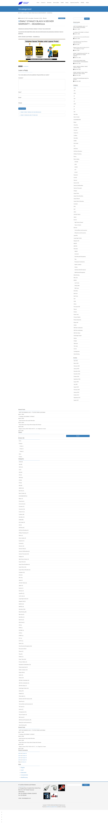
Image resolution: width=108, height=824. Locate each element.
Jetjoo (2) (21, 580)
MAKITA (75, 243)
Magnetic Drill (76, 240)
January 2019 (76, 392)
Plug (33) (20, 654)
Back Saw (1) (21, 490)
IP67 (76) (20, 577)
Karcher (75, 219)
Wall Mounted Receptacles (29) (25, 719)
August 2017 (76, 400)
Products (20, 443)
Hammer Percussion (78, 188)
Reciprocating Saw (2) (23, 667)
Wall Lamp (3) (21, 717)
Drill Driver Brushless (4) (23, 530)
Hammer (75, 180)
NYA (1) (20, 625)
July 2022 (76, 384)
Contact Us (76, 132)
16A (74, 90)
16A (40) (20, 464)
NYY (75, 169)
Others (75, 303)
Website (20, 102)
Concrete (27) (21, 506)
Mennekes (76, 248)
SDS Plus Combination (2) (24, 682)
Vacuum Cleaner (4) (23, 714)
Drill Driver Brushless (78, 151)
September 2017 (77, 397)
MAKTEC (75, 246)
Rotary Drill (76, 322)
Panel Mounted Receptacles (80, 256)
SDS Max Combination (78, 327)
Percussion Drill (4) (22, 648)
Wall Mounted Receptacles (80, 272)
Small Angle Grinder (78, 335)
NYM (75, 164)
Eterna (75, 156)
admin (19, 753)
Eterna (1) (21, 535)
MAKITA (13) (21, 603)
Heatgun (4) (21, 556)
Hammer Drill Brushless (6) (24, 551)
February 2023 (77, 365)
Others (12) (21, 643)
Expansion (76, 174)
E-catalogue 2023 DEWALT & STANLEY (81, 32)
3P (74, 101)
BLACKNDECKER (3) (23, 495)
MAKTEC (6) (21, 606)
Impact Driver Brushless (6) (24, 564)
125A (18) (21, 461)
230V (75, 93)
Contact (20, 456)
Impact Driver (76, 193)
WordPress (48, 806)
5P (74, 109)
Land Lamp (77, 282)
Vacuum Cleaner (78, 224)
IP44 (75, 206)
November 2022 (77, 373)
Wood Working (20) (22, 725)
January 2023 (76, 368)
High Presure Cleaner (79, 222)
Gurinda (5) (21, 543)
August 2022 (76, 381)
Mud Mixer (76, 290)
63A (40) (20, 485)
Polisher (75, 311)
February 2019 (77, 389)
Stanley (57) (21, 690)
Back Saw (76, 114)
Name (20, 92)
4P (74, 106)
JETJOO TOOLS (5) (23, 582)
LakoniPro (76, 235)
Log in (22, 770)
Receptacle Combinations (80, 261)
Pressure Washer (77, 317)
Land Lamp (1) (22, 596)
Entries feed (23, 772)
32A (74, 98)
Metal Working (76, 275)
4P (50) (20, 480)
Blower (75, 122)
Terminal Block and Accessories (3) (26, 704)
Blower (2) (21, 498)
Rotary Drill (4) (22, 672)
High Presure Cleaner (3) (24, 559)
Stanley (75, 338)
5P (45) (20, 482)
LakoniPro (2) (21, 593)
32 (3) (20, 469)
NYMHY (76, 167)
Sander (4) (21, 675)
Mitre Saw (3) (21, 614)
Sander (75, 325)
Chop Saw (76, 124)
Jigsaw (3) (21, 585)
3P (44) (20, 474)
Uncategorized (61, 18)
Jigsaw (75, 217)
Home (20, 440)
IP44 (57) (20, 575)
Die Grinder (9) (22, 522)
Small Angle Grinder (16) (24, 688)
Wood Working (77, 354)
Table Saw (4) (21, 701)
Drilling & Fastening (77, 153)
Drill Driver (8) (21, 527)
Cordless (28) (21, 514)
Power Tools (76, 314)
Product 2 (22, 448)
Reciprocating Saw (77, 319)
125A (75, 88)
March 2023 (76, 363)
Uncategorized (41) (22, 711)
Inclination (76, 203)
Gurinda (75, 177)
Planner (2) (21, 651)
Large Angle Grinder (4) (23, 598)
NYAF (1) (20, 627)
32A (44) (20, 472)
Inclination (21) (22, 572)
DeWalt (75, 140)
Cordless (75, 135)
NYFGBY (76, 161)
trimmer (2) (21, 709)
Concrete (75, 130)
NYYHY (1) (21, 640)
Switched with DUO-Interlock (80, 269)
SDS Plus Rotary (77, 332)
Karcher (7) (21, 588)
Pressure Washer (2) (23, 661)
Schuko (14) (21, 677)
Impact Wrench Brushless (79, 201)
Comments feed (24, 775)
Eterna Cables (76, 159)
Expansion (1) (21, 540)
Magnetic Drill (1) (22, 601)
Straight (75, 340)
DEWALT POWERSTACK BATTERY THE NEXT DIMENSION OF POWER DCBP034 (81, 54)
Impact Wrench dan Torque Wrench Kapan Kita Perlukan (30, 424)
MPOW (75, 280)
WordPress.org (24, 777)
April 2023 (76, 360)
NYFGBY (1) (21, 630)
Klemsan (75, 227)
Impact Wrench (77, 198)
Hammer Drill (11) (22, 548)
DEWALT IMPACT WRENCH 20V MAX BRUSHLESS (31, 112)
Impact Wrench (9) (22, 567)
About (20, 454)
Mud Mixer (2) (21, 617)
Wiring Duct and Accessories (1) (25, 722)
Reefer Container (78, 264)
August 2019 (76, 387)
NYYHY (76, 172)
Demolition (76, 138)
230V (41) (21, 467)
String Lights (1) (22, 696)
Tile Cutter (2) (21, 706)
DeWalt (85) (21, 519)
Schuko (76, 267)
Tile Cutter (76, 346)
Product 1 (22, 446)
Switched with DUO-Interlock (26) (25, 698)
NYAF (75, 301)
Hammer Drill (76, 182)
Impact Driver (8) (22, 561)
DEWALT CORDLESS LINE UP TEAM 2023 (29, 115)
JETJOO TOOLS (77, 214)
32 (74, 95)
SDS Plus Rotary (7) (23, 685)
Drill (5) (20, 524)
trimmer (75, 348)
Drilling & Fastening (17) (23, 532)
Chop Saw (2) (21, 501)
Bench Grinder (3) (22, 493)
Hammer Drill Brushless (78, 185)
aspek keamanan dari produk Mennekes (81, 36)
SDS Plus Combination (78, 330)
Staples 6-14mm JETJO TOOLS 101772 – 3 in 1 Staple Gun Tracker (32, 428)
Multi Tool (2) (21, 619)
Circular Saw (76, 127)
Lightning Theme (54, 806)
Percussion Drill (77, 306)
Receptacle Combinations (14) (25, 664)
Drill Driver (76, 148)
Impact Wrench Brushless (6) (24, 569)
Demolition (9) (21, 517)
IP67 (75, 209)
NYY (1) (20, 638)
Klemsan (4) (21, 590)
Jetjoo (75, 211)
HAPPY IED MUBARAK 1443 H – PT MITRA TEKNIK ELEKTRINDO (32, 412)
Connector (77, 253)
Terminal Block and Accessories (81, 230)
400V (75, 103)
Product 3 (22, 451)
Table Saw (76, 343)
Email (20, 97)
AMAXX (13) (21, 488)
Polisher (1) (21, 656)
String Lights (77, 285)
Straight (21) (21, 693)
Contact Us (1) (22, 511)
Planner (75, 309)
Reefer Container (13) (23, 669)
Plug (75, 259)
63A (74, 111)
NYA (74, 298)
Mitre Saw (76, 277)
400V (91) (21, 477)
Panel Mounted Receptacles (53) (25, 646)
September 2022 (77, 379)
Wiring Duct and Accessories (80, 232)
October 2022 (76, 376)
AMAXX (76, 251)
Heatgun (75, 190)
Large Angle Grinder (78, 238)
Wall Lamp (77, 288)
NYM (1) (20, 632)
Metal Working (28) (22, 611)
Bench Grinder (76, 116)
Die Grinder (76, 143)
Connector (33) (22, 509)
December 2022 (77, 371)
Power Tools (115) (22, 659)
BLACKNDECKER (77, 119)
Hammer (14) (21, 546)
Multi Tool (75, 293)
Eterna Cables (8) (22, 538)
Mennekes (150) (22, 609)
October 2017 (76, 394)
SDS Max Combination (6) (24, 680)
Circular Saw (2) (22, 503)
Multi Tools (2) (21, 622)
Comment (20, 77)
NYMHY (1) (21, 635)
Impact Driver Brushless (78, 196)
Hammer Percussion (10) (24, 553)
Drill (74, 145)
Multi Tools (76, 296)
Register (23, 767)
